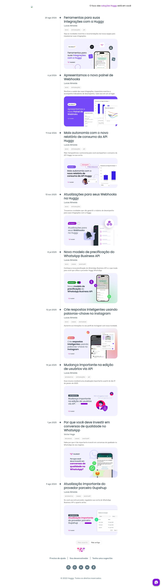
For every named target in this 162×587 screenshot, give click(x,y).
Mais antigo (95, 543)
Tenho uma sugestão (102, 558)
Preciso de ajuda (58, 558)
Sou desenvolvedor (79, 558)
